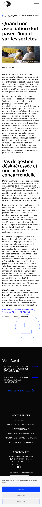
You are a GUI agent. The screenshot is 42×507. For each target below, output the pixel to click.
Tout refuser (21, 495)
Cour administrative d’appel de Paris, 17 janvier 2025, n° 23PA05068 (18, 310)
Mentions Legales (21, 429)
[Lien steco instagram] (28, 466)
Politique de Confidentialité (21, 424)
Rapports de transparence (21, 433)
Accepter (21, 489)
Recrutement (21, 420)
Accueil (5, 15)
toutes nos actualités (21, 391)
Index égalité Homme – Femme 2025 (21, 437)
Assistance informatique (21, 442)
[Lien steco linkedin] (20, 466)
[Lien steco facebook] (13, 466)
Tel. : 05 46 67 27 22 (21, 461)
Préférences (21, 501)
